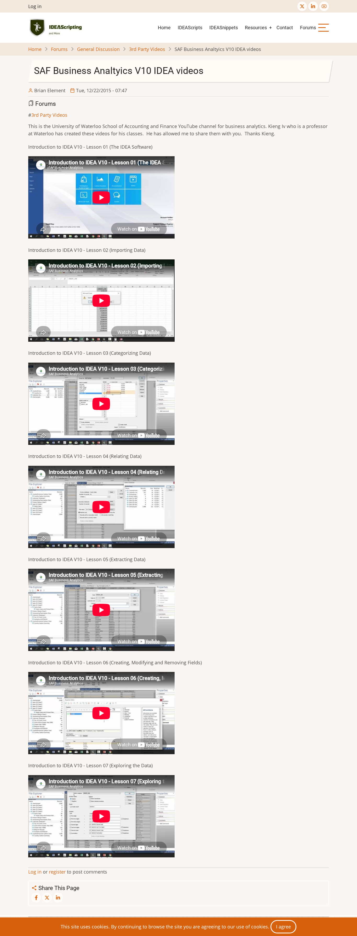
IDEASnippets (223, 27)
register (57, 872)
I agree (283, 926)
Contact (285, 27)
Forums (308, 27)
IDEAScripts (190, 27)
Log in (35, 6)
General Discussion (98, 49)
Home (164, 27)
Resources (256, 27)
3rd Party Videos (147, 49)
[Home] (56, 27)
